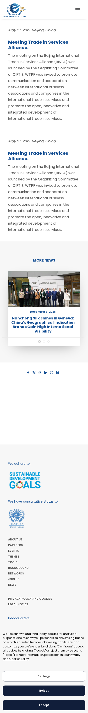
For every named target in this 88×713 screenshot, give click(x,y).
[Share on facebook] (28, 372)
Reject (44, 690)
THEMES (13, 556)
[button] (77, 9)
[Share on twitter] (34, 372)
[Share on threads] (40, 372)
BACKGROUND (18, 568)
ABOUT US (15, 539)
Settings (44, 676)
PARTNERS (15, 545)
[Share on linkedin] (46, 372)
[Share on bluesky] (57, 372)
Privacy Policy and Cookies (30, 599)
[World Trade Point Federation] (14, 10)
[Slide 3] (48, 341)
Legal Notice (18, 604)
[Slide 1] (39, 341)
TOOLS (13, 562)
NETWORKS (16, 573)
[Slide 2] (44, 341)
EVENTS (13, 551)
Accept (44, 705)
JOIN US (13, 579)
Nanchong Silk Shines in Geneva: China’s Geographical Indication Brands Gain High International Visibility (43, 325)
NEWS (12, 585)
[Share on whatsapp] (51, 372)
